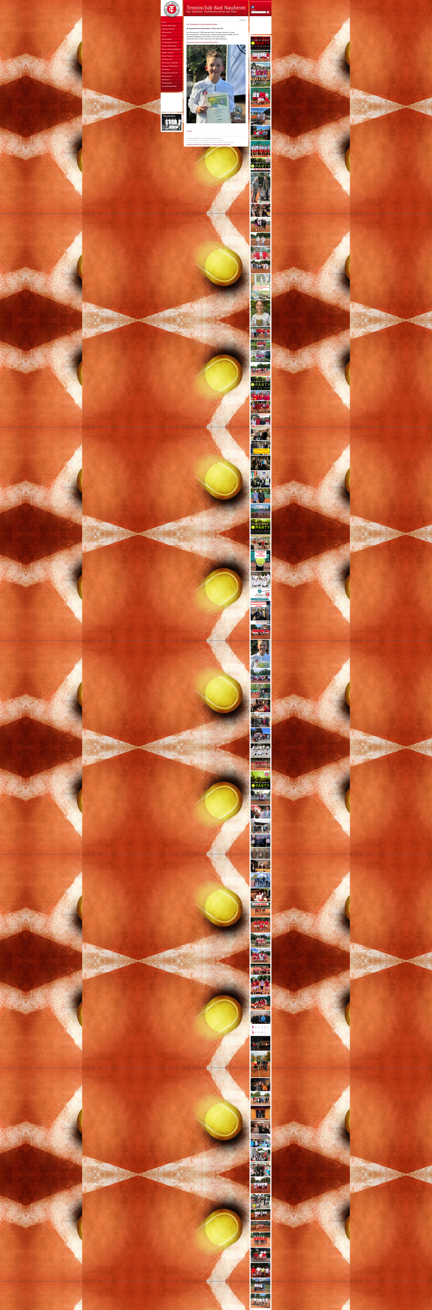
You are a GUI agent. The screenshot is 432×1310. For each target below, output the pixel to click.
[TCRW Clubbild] (260, 273)
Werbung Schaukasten (170, 66)
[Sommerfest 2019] (260, 1147)
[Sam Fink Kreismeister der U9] (260, 326)
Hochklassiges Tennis (169, 42)
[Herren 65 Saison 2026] (260, 61)
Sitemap (269, 1)
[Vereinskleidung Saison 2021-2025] (260, 1035)
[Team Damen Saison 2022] (260, 947)
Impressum (254, 1)
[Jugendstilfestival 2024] (260, 588)
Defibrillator (166, 69)
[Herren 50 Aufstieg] (260, 804)
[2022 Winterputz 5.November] (260, 887)
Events (164, 36)
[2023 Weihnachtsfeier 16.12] (260, 712)
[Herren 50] (260, 1009)
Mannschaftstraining (169, 46)
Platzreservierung (168, 29)
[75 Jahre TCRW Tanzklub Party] (260, 49)
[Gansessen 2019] (260, 1133)
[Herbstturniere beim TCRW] (260, 742)
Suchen (253, 10)
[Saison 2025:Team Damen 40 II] (260, 400)
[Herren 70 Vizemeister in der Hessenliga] (260, 1193)
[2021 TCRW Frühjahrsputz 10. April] (260, 1119)
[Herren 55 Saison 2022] (260, 901)
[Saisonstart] (260, 1176)
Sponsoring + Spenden (170, 63)
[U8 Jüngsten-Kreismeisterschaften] (260, 667)
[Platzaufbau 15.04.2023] (260, 833)
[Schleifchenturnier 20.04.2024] (260, 683)
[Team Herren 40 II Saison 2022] (260, 932)
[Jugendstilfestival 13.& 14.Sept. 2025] (260, 299)
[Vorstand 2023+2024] (260, 846)
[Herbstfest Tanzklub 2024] (260, 534)
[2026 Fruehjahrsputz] (260, 202)
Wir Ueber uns (167, 59)
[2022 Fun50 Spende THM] (260, 858)
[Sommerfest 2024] (260, 623)
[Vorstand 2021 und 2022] (260, 1023)
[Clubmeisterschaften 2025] (260, 231)
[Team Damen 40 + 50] (260, 1231)
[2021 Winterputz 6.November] (260, 1077)
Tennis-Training (167, 56)
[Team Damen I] (260, 1246)
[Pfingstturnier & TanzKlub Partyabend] (260, 1161)
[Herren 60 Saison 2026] (260, 140)
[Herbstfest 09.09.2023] (260, 789)
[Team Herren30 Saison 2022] (260, 962)
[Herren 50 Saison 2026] (260, 124)
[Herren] (260, 994)
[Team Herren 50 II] (260, 1277)
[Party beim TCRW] (260, 171)
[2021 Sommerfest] (260, 1104)
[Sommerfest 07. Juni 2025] (260, 375)
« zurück (189, 131)
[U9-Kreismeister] (260, 245)
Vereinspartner (167, 83)
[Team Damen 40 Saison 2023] (260, 770)
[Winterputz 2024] (260, 502)
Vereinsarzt (166, 79)
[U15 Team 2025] (260, 350)
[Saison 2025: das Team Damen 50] (260, 413)
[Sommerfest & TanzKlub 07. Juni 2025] (260, 390)
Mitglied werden (167, 53)
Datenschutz (262, 1)
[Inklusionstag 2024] (260, 600)
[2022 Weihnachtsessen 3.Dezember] (260, 872)
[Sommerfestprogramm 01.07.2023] (260, 818)
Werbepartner (167, 32)
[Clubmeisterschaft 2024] (260, 570)
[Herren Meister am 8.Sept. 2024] (260, 549)
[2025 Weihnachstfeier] (260, 216)
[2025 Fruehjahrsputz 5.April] (260, 454)
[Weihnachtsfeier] (260, 470)
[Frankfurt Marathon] (260, 487)
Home (164, 22)
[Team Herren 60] (260, 1292)
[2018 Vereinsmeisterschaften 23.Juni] (260, 1208)
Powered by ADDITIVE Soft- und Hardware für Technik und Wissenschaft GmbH (208, 144)
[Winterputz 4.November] (260, 727)
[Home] (172, 19)
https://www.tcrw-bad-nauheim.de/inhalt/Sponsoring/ (202, 42)
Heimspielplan (167, 39)
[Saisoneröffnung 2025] (260, 424)
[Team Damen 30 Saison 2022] (260, 974)
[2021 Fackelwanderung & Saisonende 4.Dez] (260, 1050)
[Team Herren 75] (260, 1308)
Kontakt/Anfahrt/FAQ (169, 86)
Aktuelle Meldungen (169, 26)
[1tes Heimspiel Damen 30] (260, 157)
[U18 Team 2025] (260, 361)
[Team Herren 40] (260, 1262)
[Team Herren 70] (260, 1220)
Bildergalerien (167, 76)
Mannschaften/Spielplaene (171, 49)
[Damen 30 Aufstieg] (260, 338)
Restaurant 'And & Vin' (170, 73)
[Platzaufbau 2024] (260, 698)
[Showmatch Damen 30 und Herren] (260, 259)
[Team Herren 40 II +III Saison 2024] (260, 638)
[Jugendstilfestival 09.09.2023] (260, 756)
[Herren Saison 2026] (260, 107)
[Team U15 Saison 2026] (260, 86)
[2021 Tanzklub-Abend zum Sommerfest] (260, 1090)
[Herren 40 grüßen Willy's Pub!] (260, 518)
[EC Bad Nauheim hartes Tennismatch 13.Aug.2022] (260, 916)
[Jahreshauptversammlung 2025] (260, 440)
